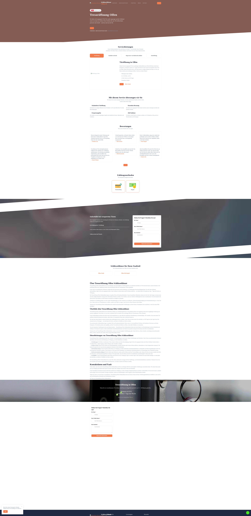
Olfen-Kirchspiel (125, 273)
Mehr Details (128, 84)
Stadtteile (133, 3)
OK (5, 511)
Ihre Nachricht (137, 232)
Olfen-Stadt (101, 273)
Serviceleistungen (123, 3)
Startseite (114, 3)
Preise (139, 3)
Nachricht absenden (147, 243)
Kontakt (145, 3)
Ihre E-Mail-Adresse (138, 226)
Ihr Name (136, 220)
